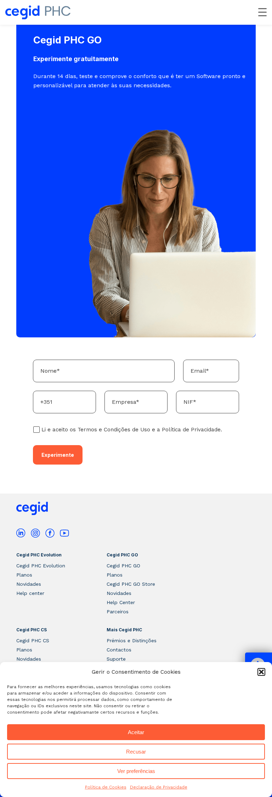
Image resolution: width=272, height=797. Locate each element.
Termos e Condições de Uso (114, 429)
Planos (24, 575)
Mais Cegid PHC (124, 629)
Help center (30, 593)
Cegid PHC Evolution (39, 554)
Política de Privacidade (191, 429)
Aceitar (136, 732)
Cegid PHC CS (31, 629)
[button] (261, 671)
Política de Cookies (105, 787)
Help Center (121, 602)
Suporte (116, 659)
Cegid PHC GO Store (131, 584)
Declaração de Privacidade (158, 787)
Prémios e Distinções (132, 640)
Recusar (136, 752)
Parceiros (118, 611)
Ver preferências (136, 771)
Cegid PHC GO (122, 554)
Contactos (119, 650)
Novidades (28, 584)
